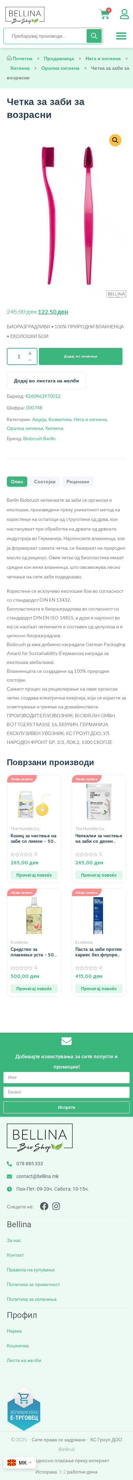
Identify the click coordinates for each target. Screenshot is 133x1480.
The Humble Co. (25, 828)
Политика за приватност (33, 1284)
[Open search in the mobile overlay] (53, 36)
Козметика (60, 419)
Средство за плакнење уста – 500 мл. (34, 951)
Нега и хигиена (103, 58)
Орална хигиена (60, 68)
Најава (14, 1331)
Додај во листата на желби (46, 381)
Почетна (22, 58)
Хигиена (20, 68)
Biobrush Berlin (39, 438)
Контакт (15, 1255)
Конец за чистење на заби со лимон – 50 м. (33, 838)
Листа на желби (24, 1360)
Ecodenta (19, 942)
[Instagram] (56, 1206)
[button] (121, 35)
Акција (39, 419)
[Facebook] (44, 1206)
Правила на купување (31, 1269)
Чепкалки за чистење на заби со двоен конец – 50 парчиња (98, 838)
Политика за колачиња (32, 1299)
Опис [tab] (17, 482)
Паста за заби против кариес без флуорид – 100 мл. (98, 951)
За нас (14, 1240)
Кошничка (18, 1345)
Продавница (59, 58)
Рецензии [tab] (77, 482)
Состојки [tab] (45, 482)
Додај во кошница (80, 356)
